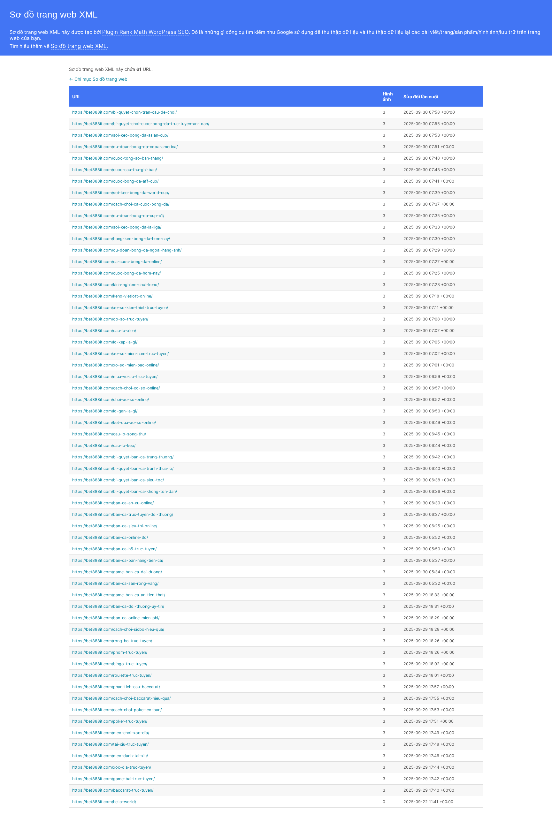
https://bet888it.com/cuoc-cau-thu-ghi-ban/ (114, 169)
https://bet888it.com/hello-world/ (104, 801)
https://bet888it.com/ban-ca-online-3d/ (110, 537)
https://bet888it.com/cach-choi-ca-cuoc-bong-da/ (120, 204)
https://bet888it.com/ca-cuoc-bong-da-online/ (117, 261)
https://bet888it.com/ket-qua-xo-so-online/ (114, 422)
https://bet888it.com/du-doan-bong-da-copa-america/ (125, 146)
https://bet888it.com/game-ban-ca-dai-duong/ (117, 571)
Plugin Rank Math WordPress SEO (145, 32)
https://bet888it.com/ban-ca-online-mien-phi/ (115, 617)
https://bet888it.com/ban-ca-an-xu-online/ (113, 503)
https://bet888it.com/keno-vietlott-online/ (112, 296)
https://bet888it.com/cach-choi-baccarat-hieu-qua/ (121, 698)
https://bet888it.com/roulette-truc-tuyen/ (111, 675)
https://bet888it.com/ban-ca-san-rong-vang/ (115, 583)
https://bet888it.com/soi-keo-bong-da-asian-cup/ (120, 135)
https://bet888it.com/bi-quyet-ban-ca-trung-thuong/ (122, 457)
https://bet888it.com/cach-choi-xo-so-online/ (116, 388)
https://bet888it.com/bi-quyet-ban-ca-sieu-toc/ (118, 480)
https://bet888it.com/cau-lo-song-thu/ (109, 434)
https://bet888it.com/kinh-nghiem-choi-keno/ (115, 284)
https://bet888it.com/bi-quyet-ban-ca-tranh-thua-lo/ (122, 468)
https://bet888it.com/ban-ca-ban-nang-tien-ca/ (117, 560)
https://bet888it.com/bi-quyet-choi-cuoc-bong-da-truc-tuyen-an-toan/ (140, 123)
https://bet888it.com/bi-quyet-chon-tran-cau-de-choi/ (124, 112)
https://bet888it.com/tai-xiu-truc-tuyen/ (110, 744)
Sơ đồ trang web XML (79, 46)
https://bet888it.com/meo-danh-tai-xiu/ (110, 755)
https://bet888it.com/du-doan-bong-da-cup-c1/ (118, 215)
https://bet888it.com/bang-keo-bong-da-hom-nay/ (121, 238)
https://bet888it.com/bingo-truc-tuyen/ (109, 663)
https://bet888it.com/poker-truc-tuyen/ (109, 721)
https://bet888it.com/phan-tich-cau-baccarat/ (116, 686)
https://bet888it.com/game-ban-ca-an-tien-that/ (118, 594)
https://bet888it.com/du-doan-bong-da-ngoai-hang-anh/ (126, 250)
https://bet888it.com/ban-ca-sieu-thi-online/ (114, 526)
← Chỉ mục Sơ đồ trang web (98, 79)
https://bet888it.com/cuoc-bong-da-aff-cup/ (115, 181)
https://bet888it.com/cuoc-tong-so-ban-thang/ (117, 158)
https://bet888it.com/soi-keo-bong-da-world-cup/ (120, 192)
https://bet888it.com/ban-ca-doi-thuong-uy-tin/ (118, 606)
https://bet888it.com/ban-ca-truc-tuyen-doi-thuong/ (122, 514)
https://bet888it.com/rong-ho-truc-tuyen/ (112, 640)
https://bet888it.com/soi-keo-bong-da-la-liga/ (116, 227)
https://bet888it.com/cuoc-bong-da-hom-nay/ (116, 273)
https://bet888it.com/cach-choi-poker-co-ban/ (117, 709)
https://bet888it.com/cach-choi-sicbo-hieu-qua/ (118, 629)
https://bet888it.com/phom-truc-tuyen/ (109, 652)
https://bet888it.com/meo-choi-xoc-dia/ (110, 732)
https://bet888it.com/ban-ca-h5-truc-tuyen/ (114, 548)
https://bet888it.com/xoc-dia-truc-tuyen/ (111, 767)
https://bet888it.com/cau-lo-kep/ (103, 445)
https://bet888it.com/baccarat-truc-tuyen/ (112, 790)
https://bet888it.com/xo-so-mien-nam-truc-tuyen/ (120, 353)
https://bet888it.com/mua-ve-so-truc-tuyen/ (114, 376)
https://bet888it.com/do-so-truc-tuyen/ (110, 319)
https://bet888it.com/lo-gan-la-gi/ (104, 411)
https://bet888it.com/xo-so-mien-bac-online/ (115, 365)
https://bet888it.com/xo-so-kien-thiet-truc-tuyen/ (120, 307)
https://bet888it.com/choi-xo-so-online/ (110, 399)
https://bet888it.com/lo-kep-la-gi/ (104, 342)
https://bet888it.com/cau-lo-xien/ (104, 330)
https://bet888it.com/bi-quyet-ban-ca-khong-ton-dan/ (124, 491)
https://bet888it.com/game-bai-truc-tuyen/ (113, 778)
